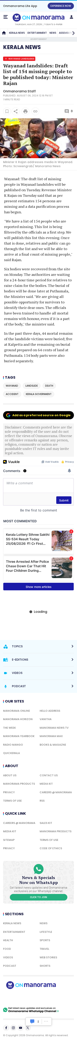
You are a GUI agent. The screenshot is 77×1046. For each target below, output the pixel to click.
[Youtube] (20, 1028)
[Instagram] (13, 1028)
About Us (9, 775)
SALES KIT (46, 823)
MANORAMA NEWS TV (54, 728)
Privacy (9, 792)
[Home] (4, 33)
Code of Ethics (51, 848)
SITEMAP (9, 840)
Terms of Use (12, 801)
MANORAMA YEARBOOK (18, 736)
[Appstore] (45, 998)
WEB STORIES (48, 957)
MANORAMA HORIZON (18, 719)
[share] (16, 111)
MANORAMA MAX (51, 736)
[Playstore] (16, 998)
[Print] (25, 111)
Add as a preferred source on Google (41, 415)
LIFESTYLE (46, 932)
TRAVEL (44, 949)
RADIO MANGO (13, 745)
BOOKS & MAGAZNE (53, 745)
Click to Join (38, 897)
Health (8, 940)
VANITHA (46, 719)
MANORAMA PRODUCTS (19, 784)
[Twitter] (28, 1028)
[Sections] (5, 16)
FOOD (7, 949)
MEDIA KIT (46, 784)
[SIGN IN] (71, 16)
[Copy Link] (35, 111)
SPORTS (45, 940)
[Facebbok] (6, 1028)
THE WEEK (9, 728)
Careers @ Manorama (56, 792)
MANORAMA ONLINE (16, 711)
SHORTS (45, 966)
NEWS (52, 33)
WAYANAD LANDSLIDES (21, 58)
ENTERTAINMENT (37, 33)
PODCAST (9, 966)
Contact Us (49, 775)
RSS (42, 801)
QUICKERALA (11, 753)
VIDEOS (8, 957)
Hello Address (50, 711)
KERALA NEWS (17, 33)
